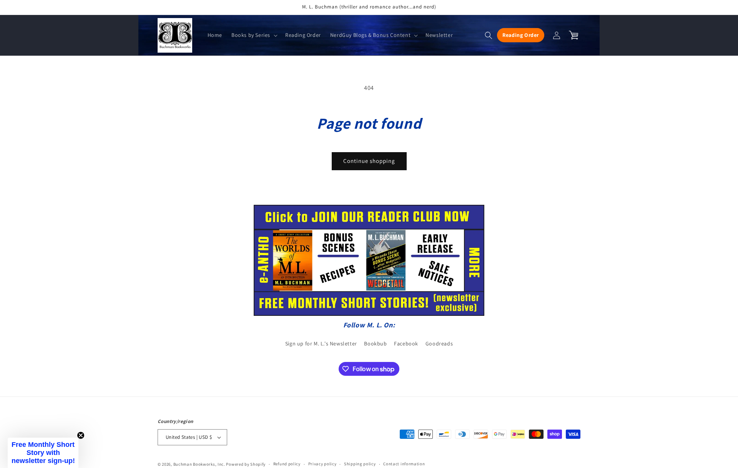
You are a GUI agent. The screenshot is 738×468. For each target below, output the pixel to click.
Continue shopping (369, 160)
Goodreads (439, 343)
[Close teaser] (81, 435)
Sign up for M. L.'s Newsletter (321, 343)
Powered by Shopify (246, 464)
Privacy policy (322, 463)
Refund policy (287, 463)
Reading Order (520, 35)
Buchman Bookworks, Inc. (199, 464)
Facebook (406, 343)
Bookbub (375, 343)
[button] (254, 35)
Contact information (404, 463)
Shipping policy (360, 463)
